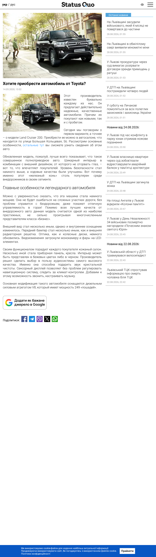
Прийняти (127, 550)
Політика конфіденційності (35, 553)
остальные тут (33, 145)
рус (12, 4)
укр (4, 4)
